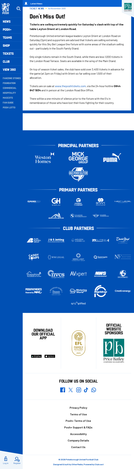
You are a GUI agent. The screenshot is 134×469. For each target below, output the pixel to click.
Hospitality (9, 92)
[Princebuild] (33, 202)
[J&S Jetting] (56, 240)
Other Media (77, 464)
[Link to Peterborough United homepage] (7, 8)
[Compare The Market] (78, 202)
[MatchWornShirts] (100, 274)
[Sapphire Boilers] (33, 274)
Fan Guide (8, 102)
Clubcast (99, 464)
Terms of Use (78, 414)
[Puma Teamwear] (112, 158)
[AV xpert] (78, 274)
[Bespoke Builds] (56, 216)
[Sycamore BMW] (78, 216)
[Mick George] (78, 158)
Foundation (9, 83)
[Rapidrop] (100, 291)
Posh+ (7, 29)
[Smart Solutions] (100, 202)
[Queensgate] (100, 257)
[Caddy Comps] (33, 257)
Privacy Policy (78, 407)
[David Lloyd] (122, 240)
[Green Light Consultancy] (78, 257)
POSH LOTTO (9, 107)
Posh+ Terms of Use (78, 420)
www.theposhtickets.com (70, 86)
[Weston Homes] (44, 158)
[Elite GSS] (100, 240)
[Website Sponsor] (128, 7)
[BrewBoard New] (122, 274)
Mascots (8, 97)
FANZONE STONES (12, 78)
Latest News (36, 3)
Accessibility (78, 434)
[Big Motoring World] (78, 291)
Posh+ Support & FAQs (78, 427)
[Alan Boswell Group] (33, 240)
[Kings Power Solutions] (78, 174)
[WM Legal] (56, 257)
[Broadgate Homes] (56, 291)
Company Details (78, 440)
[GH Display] (56, 202)
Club (6, 61)
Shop (6, 45)
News (6, 21)
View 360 (9, 69)
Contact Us (78, 447)
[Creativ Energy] (122, 291)
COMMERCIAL (9, 88)
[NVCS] (56, 274)
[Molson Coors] (78, 240)
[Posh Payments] (33, 291)
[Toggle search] (18, 8)
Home (26, 3)
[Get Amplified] (78, 303)
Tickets (8, 53)
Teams (7, 37)
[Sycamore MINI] (100, 216)
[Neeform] (122, 257)
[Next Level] (122, 202)
